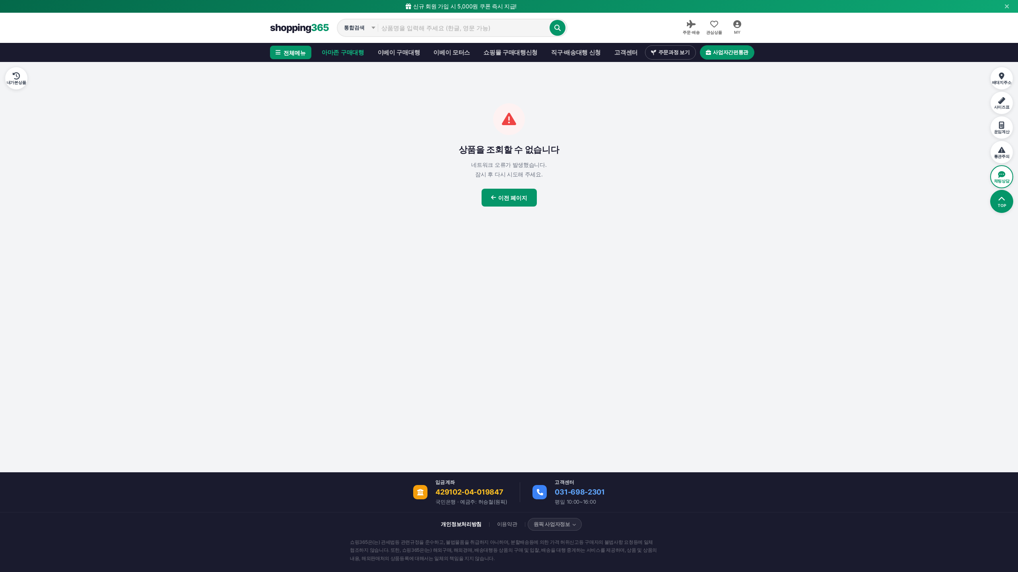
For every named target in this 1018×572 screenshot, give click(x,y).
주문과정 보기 (674, 52)
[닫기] (1007, 6)
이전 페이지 (512, 197)
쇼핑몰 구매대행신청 (511, 52)
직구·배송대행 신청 (576, 52)
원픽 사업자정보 (552, 524)
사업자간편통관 (730, 52)
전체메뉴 (295, 52)
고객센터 (626, 52)
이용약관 (507, 524)
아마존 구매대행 (343, 52)
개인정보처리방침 (461, 524)
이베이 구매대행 (399, 52)
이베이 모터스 (451, 52)
